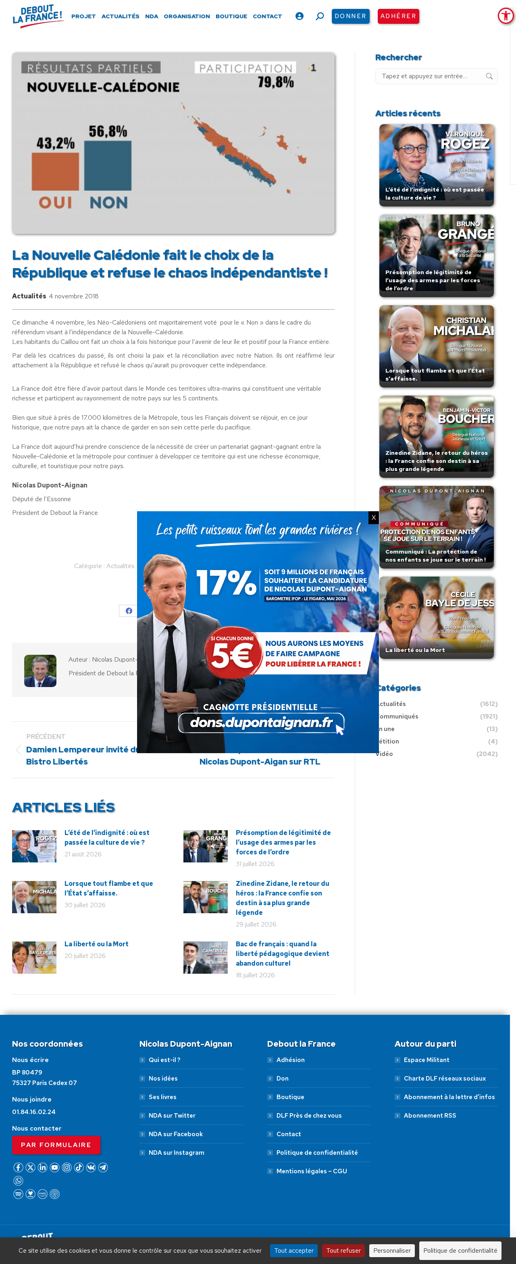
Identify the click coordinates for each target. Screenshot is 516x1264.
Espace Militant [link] (426, 1060)
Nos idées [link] (163, 1079)
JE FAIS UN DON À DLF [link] (386, 1198)
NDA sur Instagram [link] (176, 1153)
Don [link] (283, 1079)
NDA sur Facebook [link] (176, 1134)
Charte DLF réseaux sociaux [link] (445, 1079)
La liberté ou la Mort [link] (96, 944)
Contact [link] (289, 1134)
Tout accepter (294, 1250)
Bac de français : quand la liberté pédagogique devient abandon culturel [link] (282, 954)
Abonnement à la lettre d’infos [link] (449, 1097)
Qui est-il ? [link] (164, 1060)
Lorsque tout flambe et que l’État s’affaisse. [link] (108, 888)
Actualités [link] (29, 296)
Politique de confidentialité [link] (317, 1153)
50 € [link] (329, 1222)
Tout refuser (343, 1250)
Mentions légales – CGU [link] (312, 1171)
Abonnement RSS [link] (430, 1116)
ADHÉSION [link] (231, 1222)
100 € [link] (374, 1222)
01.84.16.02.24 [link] (34, 1112)
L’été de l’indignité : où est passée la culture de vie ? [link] (107, 838)
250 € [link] (421, 1222)
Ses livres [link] (163, 1097)
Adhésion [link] (291, 1060)
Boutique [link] (290, 1097)
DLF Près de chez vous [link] (309, 1116)
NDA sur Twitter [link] (172, 1116)
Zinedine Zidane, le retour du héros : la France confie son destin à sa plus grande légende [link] (282, 898)
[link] (506, 16)
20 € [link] (285, 1222)
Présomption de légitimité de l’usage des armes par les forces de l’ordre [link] (283, 842)
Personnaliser (392, 1250)
